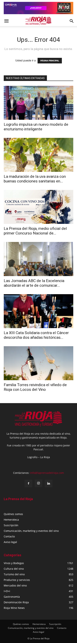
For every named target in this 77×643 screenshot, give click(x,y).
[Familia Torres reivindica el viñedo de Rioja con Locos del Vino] (38, 363)
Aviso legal (10, 542)
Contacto (9, 536)
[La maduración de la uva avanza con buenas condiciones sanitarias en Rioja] (38, 155)
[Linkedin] (48, 483)
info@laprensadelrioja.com (47, 473)
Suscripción (11, 525)
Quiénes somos (13, 514)
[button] (6, 21)
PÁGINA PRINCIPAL (49, 60)
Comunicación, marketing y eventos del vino (31, 531)
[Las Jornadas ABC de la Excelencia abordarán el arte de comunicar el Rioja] (38, 259)
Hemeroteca (11, 519)
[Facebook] (28, 483)
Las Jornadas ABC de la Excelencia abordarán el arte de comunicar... (34, 283)
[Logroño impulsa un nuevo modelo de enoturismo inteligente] (38, 103)
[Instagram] (38, 483)
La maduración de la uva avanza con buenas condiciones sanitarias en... (35, 178)
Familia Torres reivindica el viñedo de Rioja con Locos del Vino (35, 387)
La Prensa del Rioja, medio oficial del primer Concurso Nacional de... (35, 230)
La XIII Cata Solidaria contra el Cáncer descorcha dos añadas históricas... (36, 335)
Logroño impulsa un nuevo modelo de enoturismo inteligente (36, 126)
